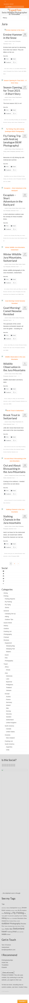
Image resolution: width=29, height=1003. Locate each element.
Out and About (19, 500)
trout (23, 122)
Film (6, 658)
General (13, 41)
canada (12, 910)
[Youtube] (10, 1)
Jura (15, 68)
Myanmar (9, 682)
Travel (9, 43)
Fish (3, 913)
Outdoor (8, 151)
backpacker (13, 908)
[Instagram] (7, 1)
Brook (5, 446)
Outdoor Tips (9, 619)
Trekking (9, 932)
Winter (4, 73)
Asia (6, 673)
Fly (11, 913)
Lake (11, 918)
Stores (7, 607)
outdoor (4, 71)
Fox (12, 398)
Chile (7, 750)
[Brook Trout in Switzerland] (14, 410)
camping (9, 398)
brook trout (9, 446)
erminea (10, 68)
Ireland (8, 705)
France (8, 699)
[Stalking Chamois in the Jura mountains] (14, 510)
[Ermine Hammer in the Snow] (14, 30)
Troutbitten (5, 965)
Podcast (6, 637)
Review (23, 923)
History (6, 625)
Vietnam (8, 690)
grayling (17, 915)
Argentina (9, 747)
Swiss (19, 238)
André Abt (5, 962)
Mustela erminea (23, 68)
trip (3, 240)
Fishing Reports (18, 97)
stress (13, 238)
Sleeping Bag (10, 646)
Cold (5, 68)
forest (9, 553)
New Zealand (10, 738)
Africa (7, 667)
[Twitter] (5, 1)
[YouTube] (12, 765)
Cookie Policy (23, 987)
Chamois (5, 553)
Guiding (4, 178)
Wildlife (25, 71)
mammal (16, 553)
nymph (18, 921)
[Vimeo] (12, 1)
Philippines (9, 684)
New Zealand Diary (12, 921)
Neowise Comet (6, 347)
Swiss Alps (8, 929)
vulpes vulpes (5, 403)
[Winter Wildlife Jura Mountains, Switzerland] (14, 248)
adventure (6, 235)
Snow (13, 71)
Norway (8, 711)
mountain (7, 449)
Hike (16, 235)
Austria (8, 696)
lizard (19, 398)
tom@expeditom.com (8, 950)
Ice (13, 68)
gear (11, 553)
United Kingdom (11, 722)
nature (24, 553)
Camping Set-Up (12, 475)
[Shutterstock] (14, 1)
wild (22, 71)
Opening (9, 122)
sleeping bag (5, 294)
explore (24, 910)
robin (22, 291)
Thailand (9, 687)
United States (10, 731)
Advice (8, 907)
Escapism (13, 235)
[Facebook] (3, 1)
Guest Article (8, 623)
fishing (12, 119)
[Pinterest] (14, 765)
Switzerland (5, 43)
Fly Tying (23, 176)
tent (26, 401)
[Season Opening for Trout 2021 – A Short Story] (14, 81)
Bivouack (10, 500)
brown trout (6, 119)
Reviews (6, 640)
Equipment (8, 643)
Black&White (6, 176)
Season (16, 122)
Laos (7, 679)
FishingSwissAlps (7, 960)
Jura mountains (24, 119)
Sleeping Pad (10, 649)
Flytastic (4, 967)
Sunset (15, 238)
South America (9, 744)
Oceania (7, 735)
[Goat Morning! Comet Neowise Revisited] (14, 302)
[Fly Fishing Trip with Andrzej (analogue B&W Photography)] (14, 130)
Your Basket (9, 4)
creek (10, 119)
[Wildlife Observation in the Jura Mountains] (14, 358)
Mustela (18, 68)
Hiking (17, 208)
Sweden (8, 717)
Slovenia (9, 714)
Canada (8, 729)
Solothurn (16, 71)
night (10, 347)
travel (4, 181)
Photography (18, 41)
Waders (8, 651)
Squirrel (19, 71)
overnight (13, 401)
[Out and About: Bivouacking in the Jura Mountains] (14, 459)
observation (10, 291)
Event (7, 655)
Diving (6, 593)
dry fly (20, 910)
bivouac (5, 398)
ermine (7, 68)
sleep (24, 291)
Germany (9, 702)
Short (8, 238)
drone (9, 235)
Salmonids (18, 449)
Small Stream (18, 926)
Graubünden (11, 915)
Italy (7, 708)
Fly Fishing (16, 119)
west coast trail (20, 931)
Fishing (13, 97)
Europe (10, 41)
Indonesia (9, 676)
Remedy (4, 238)
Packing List (7, 631)
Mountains (5, 122)
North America (9, 726)
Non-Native (11, 449)
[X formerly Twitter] (5, 765)
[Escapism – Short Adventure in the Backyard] (14, 189)
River (15, 449)
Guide (20, 915)
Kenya (8, 670)
